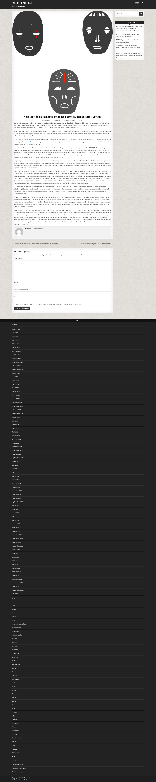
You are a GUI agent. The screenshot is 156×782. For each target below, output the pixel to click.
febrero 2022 (16, 527)
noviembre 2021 (17, 538)
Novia (14, 701)
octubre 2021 (16, 542)
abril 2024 (15, 432)
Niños (14, 697)
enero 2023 (16, 487)
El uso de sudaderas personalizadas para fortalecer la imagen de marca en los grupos (129, 56)
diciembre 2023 (17, 446)
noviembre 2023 (17, 450)
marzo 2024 (16, 435)
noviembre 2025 (17, 362)
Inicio (137, 3)
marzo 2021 (16, 568)
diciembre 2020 (17, 579)
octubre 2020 (16, 586)
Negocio (14, 694)
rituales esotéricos (33, 142)
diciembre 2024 (17, 402)
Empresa (15, 657)
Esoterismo (16, 661)
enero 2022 (16, 531)
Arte (13, 605)
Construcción (16, 628)
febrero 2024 (16, 439)
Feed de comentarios (19, 768)
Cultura (14, 639)
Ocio (13, 708)
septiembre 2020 (18, 590)
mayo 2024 (15, 428)
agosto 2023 (16, 461)
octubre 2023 (16, 454)
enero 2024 (16, 443)
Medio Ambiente (17, 683)
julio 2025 (15, 377)
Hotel (13, 672)
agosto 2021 (16, 550)
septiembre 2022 (18, 502)
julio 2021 (15, 553)
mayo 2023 (15, 472)
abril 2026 (15, 344)
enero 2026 (16, 355)
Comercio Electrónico (19, 624)
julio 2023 (15, 465)
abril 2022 (15, 520)
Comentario (18, 258)
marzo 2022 (16, 524)
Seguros (14, 719)
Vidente (81, 120)
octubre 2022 (16, 498)
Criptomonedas (17, 635)
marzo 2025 (16, 391)
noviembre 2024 (17, 406)
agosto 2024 (16, 417)
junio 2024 (15, 425)
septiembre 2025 (18, 369)
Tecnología (15, 730)
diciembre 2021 (17, 535)
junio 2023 (15, 469)
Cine (13, 620)
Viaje (13, 745)
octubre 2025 (16, 366)
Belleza (14, 613)
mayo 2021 (15, 561)
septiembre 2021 (17, 546)
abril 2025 (15, 388)
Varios (14, 741)
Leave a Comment (71, 120)
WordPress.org (17, 772)
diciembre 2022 (17, 491)
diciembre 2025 (17, 358)
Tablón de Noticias (22, 3)
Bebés (14, 609)
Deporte (15, 642)
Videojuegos (16, 753)
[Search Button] (142, 3)
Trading (14, 734)
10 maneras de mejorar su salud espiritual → (97, 244)
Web (15, 297)
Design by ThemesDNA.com (21, 780)
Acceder (14, 761)
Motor (14, 690)
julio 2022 (15, 509)
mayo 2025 (15, 384)
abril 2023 (15, 476)
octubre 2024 (16, 410)
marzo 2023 (16, 480)
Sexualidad (15, 723)
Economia (15, 650)
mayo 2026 (15, 340)
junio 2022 (15, 513)
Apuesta (14, 602)
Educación (15, 653)
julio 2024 (15, 421)
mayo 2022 (15, 516)
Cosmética (15, 631)
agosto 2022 (16, 505)
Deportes (15, 646)
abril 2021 (15, 564)
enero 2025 (16, 399)
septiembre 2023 (18, 458)
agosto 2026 (16, 329)
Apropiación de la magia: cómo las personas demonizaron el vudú (62, 116)
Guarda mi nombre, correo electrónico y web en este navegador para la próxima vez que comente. (49, 304)
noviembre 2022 (17, 494)
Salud (13, 716)
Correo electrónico (21, 290)
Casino (14, 616)
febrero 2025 (16, 395)
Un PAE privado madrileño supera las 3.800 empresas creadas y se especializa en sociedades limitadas (129, 29)
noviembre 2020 (17, 583)
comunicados (47, 120)
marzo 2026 (16, 347)
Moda (13, 686)
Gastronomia (16, 664)
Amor (13, 598)
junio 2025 (15, 380)
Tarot (13, 727)
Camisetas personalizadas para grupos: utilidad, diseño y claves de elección (128, 48)
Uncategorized (17, 738)
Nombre (17, 282)
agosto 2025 (16, 373)
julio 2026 (15, 333)
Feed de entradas (17, 764)
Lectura (14, 675)
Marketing (15, 679)
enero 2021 (15, 575)
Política (14, 712)
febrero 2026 (16, 351)
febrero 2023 (16, 483)
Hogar (14, 668)
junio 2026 (15, 336)
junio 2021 (15, 557)
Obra (13, 705)
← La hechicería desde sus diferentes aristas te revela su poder (35, 244)
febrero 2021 (16, 572)
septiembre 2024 (17, 413)
